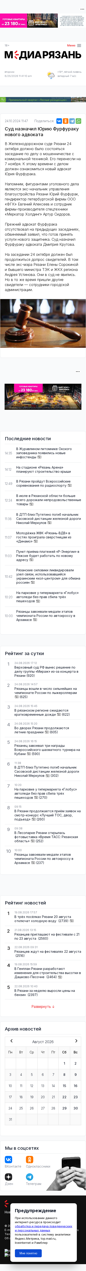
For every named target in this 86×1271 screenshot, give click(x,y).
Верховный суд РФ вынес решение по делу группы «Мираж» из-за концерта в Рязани (46, 671)
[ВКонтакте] (59, 121)
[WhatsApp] (78, 121)
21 (53, 1097)
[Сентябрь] (75, 1041)
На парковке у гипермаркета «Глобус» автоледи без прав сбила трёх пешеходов (47, 597)
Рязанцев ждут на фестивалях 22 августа (47, 951)
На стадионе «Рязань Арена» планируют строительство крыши (43, 469)
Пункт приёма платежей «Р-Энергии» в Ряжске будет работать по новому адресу (47, 556)
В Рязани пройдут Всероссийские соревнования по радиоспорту (43, 483)
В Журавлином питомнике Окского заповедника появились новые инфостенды (44, 453)
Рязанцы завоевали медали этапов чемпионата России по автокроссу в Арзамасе (45, 616)
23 (76, 1097)
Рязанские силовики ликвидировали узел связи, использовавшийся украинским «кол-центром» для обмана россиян (48, 576)
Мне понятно (28, 1253)
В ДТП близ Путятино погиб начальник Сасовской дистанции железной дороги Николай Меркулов (48, 519)
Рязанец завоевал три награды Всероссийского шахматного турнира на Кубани (47, 750)
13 (42, 1086)
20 (43, 1097)
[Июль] (10, 1041)
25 (21, 1108)
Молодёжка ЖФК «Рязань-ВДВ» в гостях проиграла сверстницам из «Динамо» (43, 537)
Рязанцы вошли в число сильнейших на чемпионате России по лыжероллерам (45, 691)
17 (10, 1097)
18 (21, 1097)
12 (31, 1086)
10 (10, 1086)
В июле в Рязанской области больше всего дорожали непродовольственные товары (48, 500)
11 (21, 1086)
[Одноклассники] (65, 121)
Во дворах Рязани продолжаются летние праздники (41, 730)
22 (64, 1097)
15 (64, 1086)
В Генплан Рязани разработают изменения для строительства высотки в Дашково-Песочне (47, 973)
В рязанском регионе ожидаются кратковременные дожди (41, 712)
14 (53, 1086)
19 (31, 1097)
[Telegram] (72, 121)
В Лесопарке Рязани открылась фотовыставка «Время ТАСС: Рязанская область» (46, 837)
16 (75, 1086)
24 (10, 1108)
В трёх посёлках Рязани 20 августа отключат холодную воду (42, 919)
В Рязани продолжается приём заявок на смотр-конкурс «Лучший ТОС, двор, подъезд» (47, 815)
